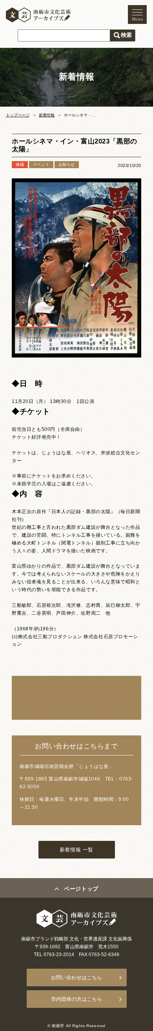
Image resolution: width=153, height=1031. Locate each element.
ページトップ (81, 889)
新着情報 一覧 (76, 850)
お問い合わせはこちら (76, 977)
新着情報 (47, 115)
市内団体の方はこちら (76, 999)
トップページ (17, 115)
